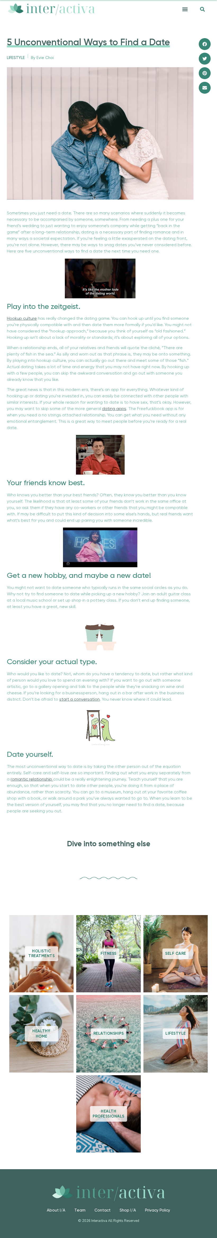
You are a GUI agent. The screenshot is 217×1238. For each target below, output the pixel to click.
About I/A (56, 1210)
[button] (184, 9)
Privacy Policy (157, 1210)
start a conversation (79, 699)
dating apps (114, 409)
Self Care (175, 954)
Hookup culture (22, 319)
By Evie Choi (42, 58)
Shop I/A (128, 1210)
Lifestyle (16, 58)
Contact (102, 1210)
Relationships (108, 1034)
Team (79, 1210)
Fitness (108, 954)
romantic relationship (32, 779)
